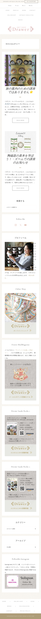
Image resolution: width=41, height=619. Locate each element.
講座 (20, 97)
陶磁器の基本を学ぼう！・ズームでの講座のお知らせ (20, 159)
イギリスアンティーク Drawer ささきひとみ (20, 28)
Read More (20, 120)
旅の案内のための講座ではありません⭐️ (20, 90)
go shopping (31, 1)
